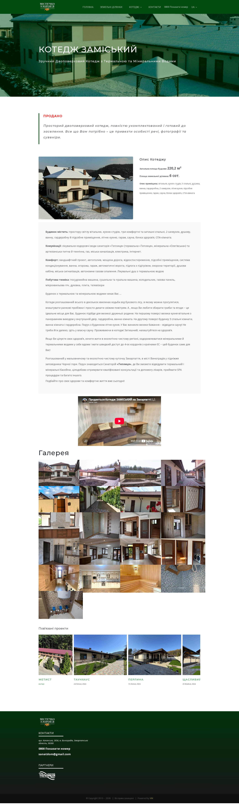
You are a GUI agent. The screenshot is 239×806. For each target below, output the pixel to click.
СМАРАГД (160, 679)
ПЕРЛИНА (52, 679)
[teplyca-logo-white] (47, 772)
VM (151, 798)
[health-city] (47, 719)
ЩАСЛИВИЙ (108, 679)
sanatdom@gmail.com (55, 754)
